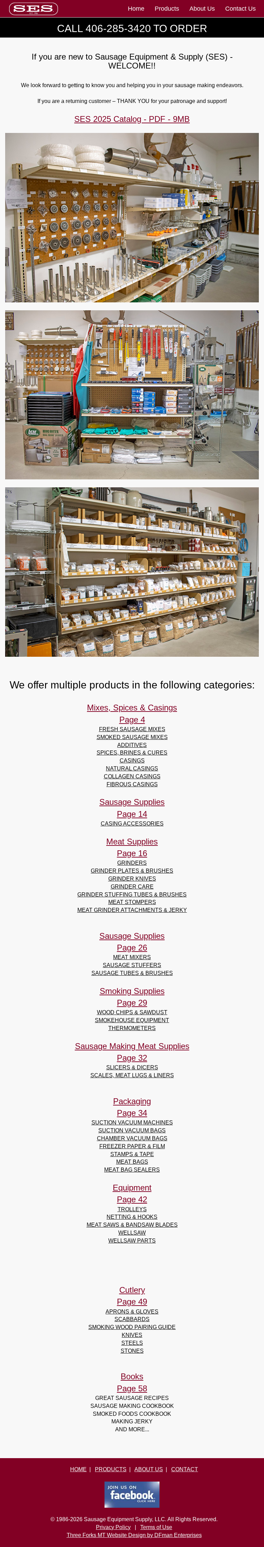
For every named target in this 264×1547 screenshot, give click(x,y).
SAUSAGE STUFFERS (132, 965)
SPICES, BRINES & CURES (132, 753)
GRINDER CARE (132, 887)
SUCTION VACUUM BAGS (132, 1130)
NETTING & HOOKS (132, 1217)
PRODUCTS (110, 1469)
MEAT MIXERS (132, 957)
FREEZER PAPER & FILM (132, 1146)
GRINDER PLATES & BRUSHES (132, 871)
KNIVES (132, 1335)
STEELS (132, 1343)
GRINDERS (132, 863)
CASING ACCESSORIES (132, 824)
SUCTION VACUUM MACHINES (132, 1122)
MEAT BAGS (132, 1162)
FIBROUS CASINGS (132, 784)
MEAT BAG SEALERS (132, 1170)
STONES (132, 1351)
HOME (78, 1469)
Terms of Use (156, 1527)
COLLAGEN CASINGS (132, 776)
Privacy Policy (113, 1527)
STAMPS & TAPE (132, 1154)
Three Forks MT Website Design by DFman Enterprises (134, 1535)
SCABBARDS (132, 1319)
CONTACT (184, 1469)
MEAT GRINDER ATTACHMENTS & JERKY (132, 910)
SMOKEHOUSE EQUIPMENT (132, 1020)
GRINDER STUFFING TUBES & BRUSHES (132, 894)
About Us (202, 8)
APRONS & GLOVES (132, 1312)
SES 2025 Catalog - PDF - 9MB (132, 119)
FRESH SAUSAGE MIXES (132, 729)
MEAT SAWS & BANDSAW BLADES (132, 1225)
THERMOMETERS (132, 1028)
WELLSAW (132, 1233)
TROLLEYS (132, 1209)
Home (136, 8)
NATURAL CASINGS (132, 768)
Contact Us (240, 8)
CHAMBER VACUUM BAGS (132, 1138)
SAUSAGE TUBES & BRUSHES (132, 973)
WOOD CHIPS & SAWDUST (132, 1012)
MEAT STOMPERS (132, 902)
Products (167, 8)
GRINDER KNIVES (132, 879)
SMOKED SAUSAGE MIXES (132, 737)
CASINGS (132, 761)
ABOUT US (148, 1469)
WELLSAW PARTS (132, 1241)
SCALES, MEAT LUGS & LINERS (132, 1075)
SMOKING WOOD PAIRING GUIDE (132, 1327)
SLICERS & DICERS (132, 1067)
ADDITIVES (132, 745)
